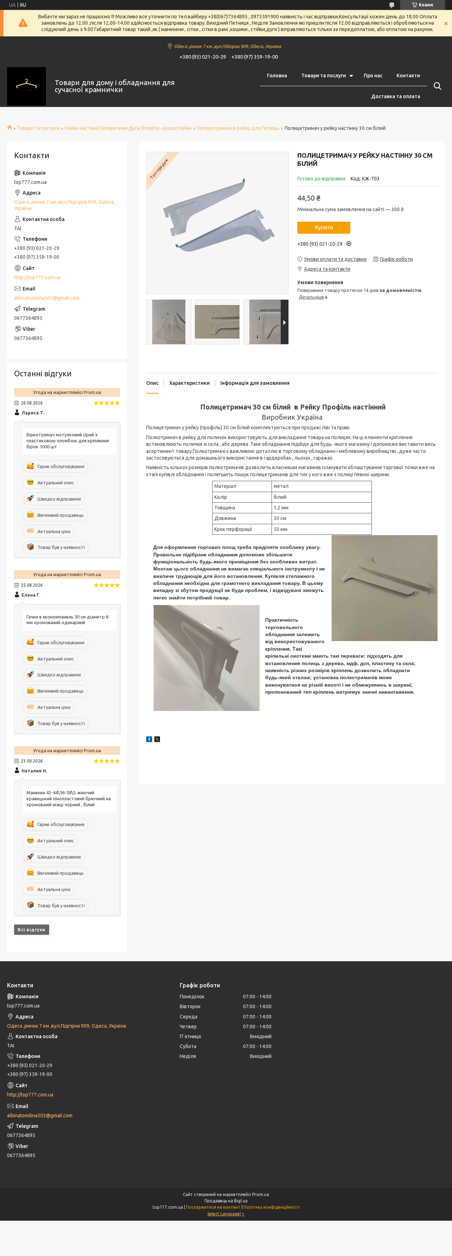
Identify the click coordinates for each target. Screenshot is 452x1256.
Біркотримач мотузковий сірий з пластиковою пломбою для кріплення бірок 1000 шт (67, 440)
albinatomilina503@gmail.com (46, 298)
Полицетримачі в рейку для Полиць (237, 128)
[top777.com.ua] (26, 86)
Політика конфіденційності (272, 1207)
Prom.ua (260, 1194)
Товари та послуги (323, 75)
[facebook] (149, 740)
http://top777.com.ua (37, 277)
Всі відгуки (32, 929)
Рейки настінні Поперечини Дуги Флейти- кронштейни (128, 128)
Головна (277, 75)
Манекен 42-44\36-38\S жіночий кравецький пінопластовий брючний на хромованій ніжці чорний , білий (68, 798)
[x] (157, 740)
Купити (324, 228)
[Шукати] (436, 86)
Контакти (408, 75)
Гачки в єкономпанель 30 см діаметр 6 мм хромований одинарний (67, 619)
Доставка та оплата (395, 96)
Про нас (373, 75)
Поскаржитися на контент (213, 1207)
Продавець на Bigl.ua (226, 1200)
